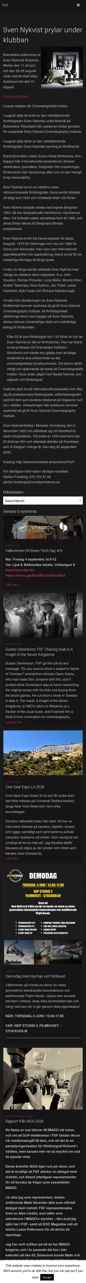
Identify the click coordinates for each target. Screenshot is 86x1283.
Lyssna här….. (16, 722)
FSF (5, 5)
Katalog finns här (15, 96)
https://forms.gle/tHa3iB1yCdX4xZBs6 (35, 575)
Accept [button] (47, 1277)
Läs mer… (13, 584)
